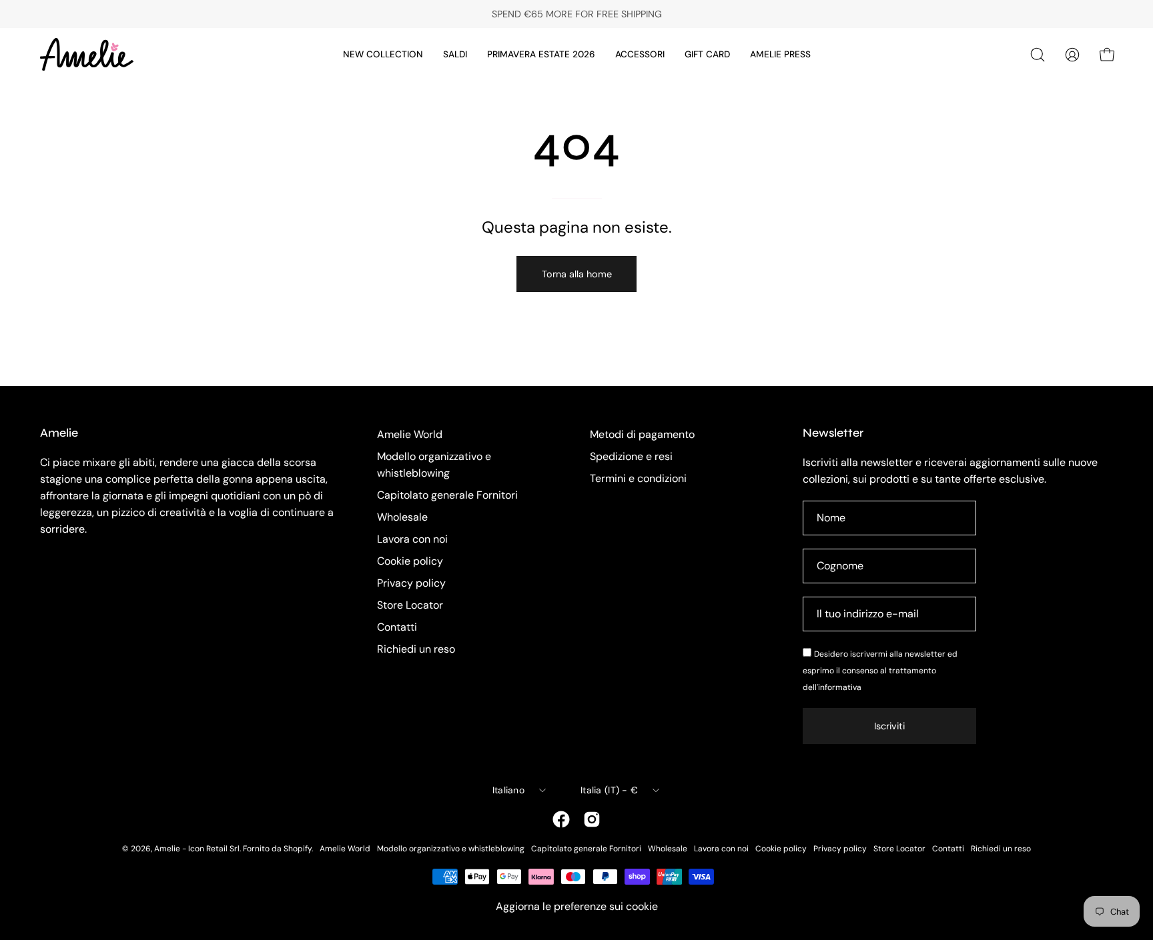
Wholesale (402, 517)
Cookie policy (410, 561)
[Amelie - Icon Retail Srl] (86, 54)
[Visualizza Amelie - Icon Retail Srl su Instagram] (592, 819)
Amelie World (409, 434)
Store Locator (410, 605)
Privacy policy (411, 583)
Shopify (298, 848)
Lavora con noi (412, 539)
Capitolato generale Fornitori (447, 495)
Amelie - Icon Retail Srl (197, 848)
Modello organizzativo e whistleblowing (450, 848)
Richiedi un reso (416, 649)
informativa (839, 687)
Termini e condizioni (638, 478)
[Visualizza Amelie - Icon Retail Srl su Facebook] (561, 819)
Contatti (397, 627)
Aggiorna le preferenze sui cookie (577, 906)
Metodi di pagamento (642, 434)
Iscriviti (889, 726)
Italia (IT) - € (609, 790)
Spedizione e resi (631, 456)
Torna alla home (577, 274)
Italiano (508, 790)
